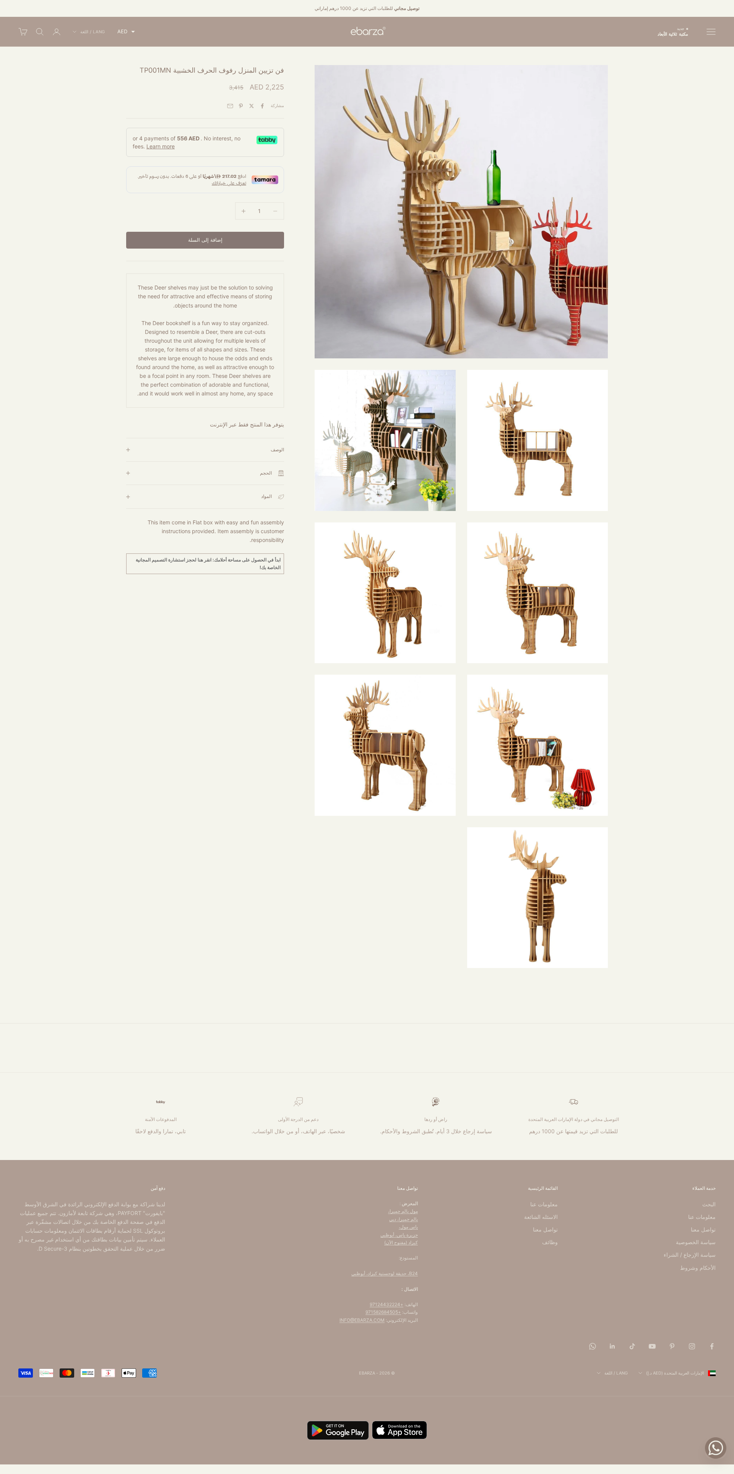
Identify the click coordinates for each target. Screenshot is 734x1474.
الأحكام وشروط (698, 1267)
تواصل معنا (703, 1229)
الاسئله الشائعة (541, 1217)
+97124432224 (386, 1304)
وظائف (550, 1242)
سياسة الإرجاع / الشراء (690, 1254)
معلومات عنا (702, 1217)
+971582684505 (383, 1312)
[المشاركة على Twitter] (251, 106)
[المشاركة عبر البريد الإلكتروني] (230, 106)
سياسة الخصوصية (696, 1242)
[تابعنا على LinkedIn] (612, 1346)
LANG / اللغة (92, 31)
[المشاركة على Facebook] (262, 106)
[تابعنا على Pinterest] (672, 1346)
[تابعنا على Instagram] (692, 1346)
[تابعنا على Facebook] (712, 1346)
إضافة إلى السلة (205, 240)
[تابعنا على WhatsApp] (592, 1346)
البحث (709, 1204)
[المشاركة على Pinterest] (241, 106)
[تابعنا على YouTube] (652, 1346)
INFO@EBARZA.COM (362, 1320)
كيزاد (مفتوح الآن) (401, 1242)
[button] (126, 31)
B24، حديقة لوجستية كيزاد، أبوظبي (384, 1273)
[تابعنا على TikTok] (632, 1346)
